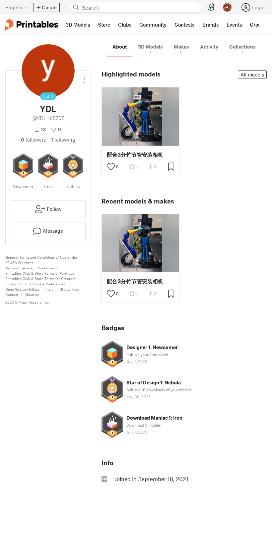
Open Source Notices (22, 289)
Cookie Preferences (49, 284)
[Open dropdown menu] (84, 77)
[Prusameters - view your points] (227, 7)
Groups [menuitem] (258, 25)
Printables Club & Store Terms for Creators (40, 278)
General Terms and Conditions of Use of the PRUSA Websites (41, 260)
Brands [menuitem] (210, 25)
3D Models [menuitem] (78, 25)
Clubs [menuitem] (124, 25)
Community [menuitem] (153, 25)
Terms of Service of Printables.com (33, 268)
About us (32, 294)
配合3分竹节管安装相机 (135, 154)
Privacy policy (16, 284)
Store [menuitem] (104, 25)
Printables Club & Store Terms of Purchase (39, 273)
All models (252, 74)
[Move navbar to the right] (262, 25)
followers (33, 140)
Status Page (69, 289)
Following (63, 140)
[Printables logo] (31, 25)
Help (49, 289)
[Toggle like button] (111, 167)
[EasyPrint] (212, 7)
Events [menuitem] (234, 25)
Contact (11, 294)
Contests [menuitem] (184, 25)
